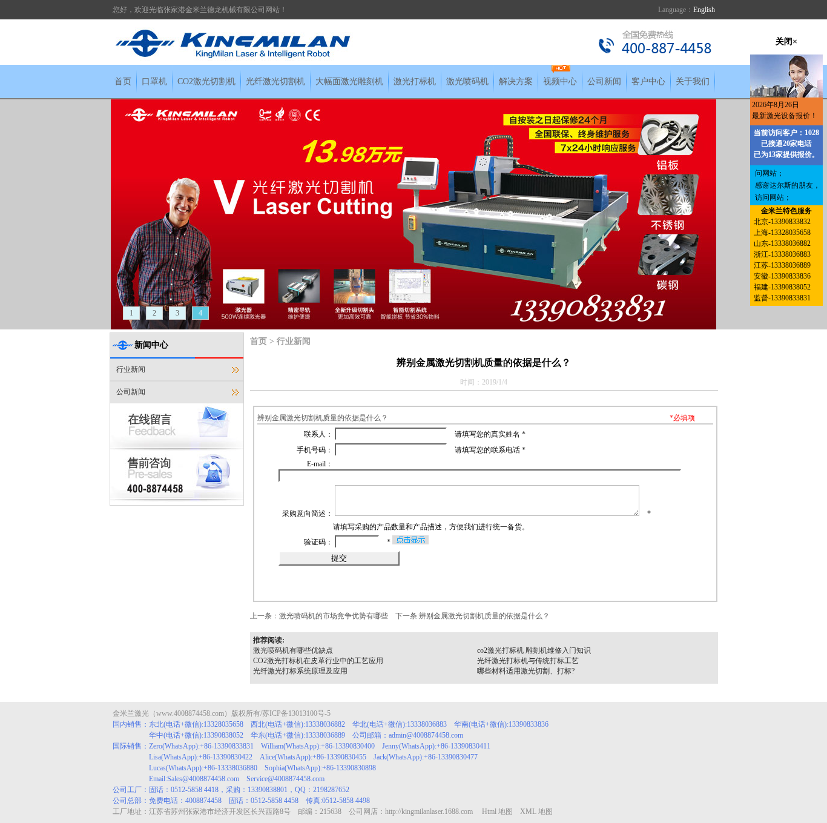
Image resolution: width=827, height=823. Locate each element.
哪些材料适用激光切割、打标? (526, 671)
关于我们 (693, 81)
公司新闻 (604, 81)
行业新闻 (130, 369)
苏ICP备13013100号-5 (296, 713)
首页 (122, 81)
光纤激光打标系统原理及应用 (300, 671)
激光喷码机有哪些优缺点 (293, 650)
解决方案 (516, 81)
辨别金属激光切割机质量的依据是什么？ (484, 616)
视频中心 (560, 81)
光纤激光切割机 (275, 81)
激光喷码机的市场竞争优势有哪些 (333, 616)
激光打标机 (415, 81)
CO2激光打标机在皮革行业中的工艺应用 (318, 660)
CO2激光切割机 (206, 81)
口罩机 (154, 81)
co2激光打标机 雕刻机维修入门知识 (534, 650)
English (704, 9)
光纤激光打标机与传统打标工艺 (528, 660)
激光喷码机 (467, 81)
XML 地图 (536, 811)
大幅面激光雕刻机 (349, 81)
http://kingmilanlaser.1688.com (429, 811)
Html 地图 (497, 811)
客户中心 (648, 81)
